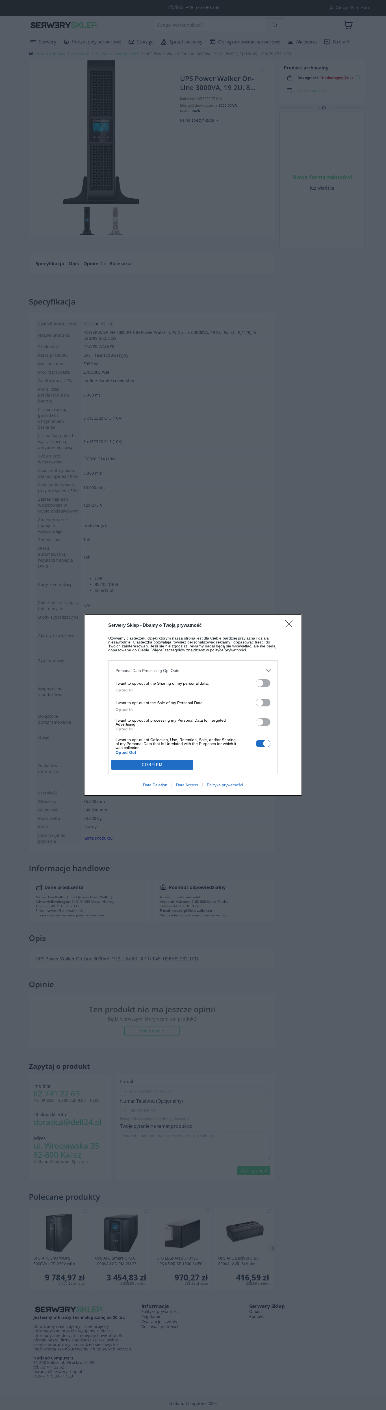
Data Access (187, 785)
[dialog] (193, 705)
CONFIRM (152, 765)
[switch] (263, 683)
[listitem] (193, 671)
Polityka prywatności (225, 785)
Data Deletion (155, 785)
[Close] (290, 625)
